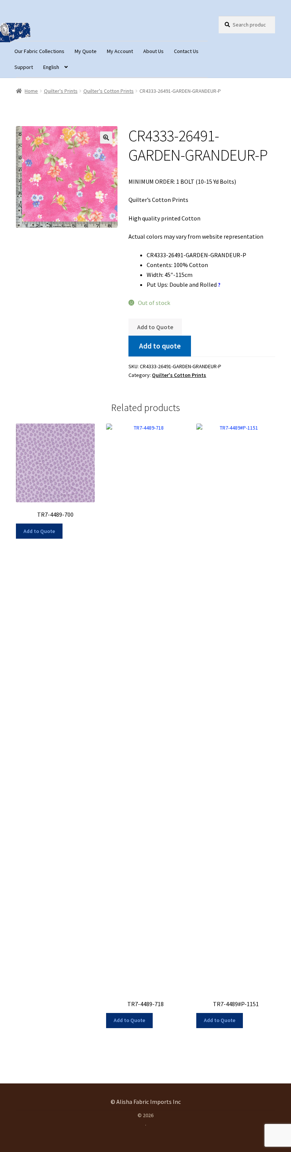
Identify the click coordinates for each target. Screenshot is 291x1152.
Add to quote (160, 345)
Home (31, 91)
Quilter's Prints (61, 91)
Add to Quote (155, 327)
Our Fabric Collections (39, 51)
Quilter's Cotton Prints (108, 91)
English (51, 67)
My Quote (86, 51)
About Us (153, 51)
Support (23, 67)
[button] (106, 137)
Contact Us (186, 51)
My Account (120, 51)
